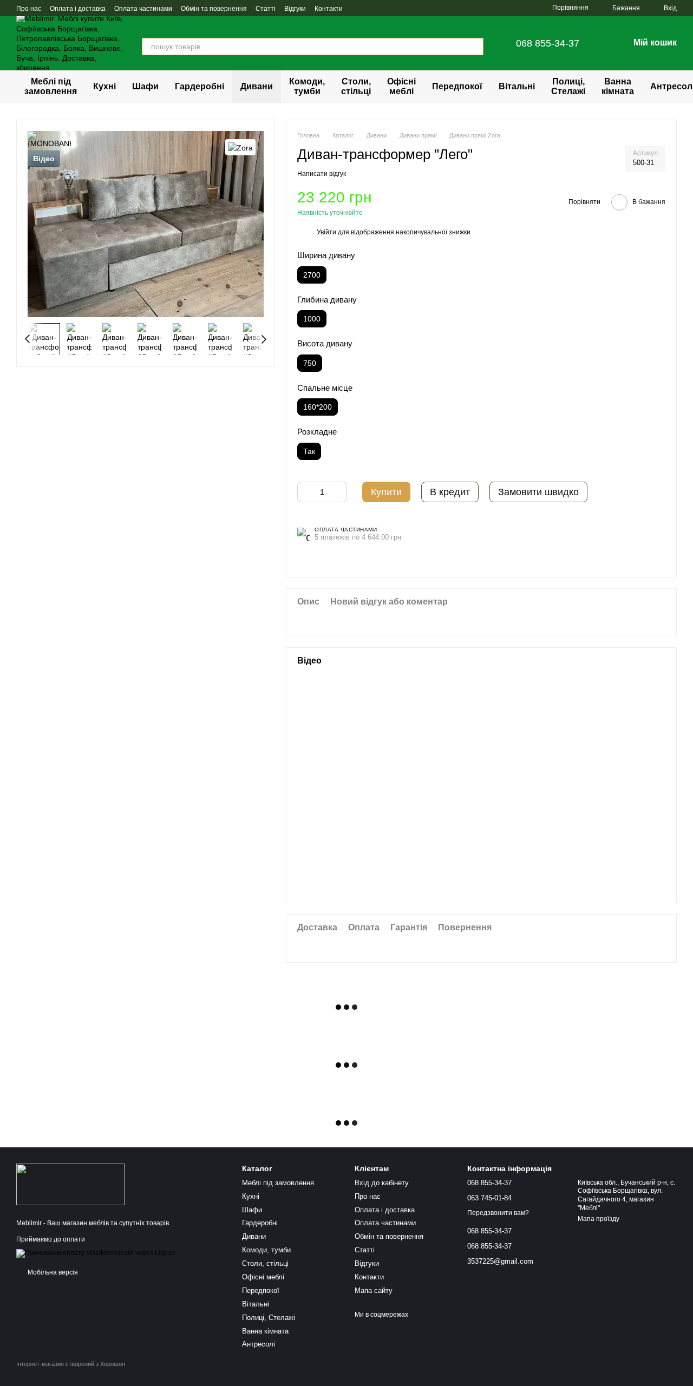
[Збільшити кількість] (338, 492)
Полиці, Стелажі (568, 86)
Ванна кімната (618, 86)
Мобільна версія (52, 1272)
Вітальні (517, 86)
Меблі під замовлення (50, 86)
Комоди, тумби (307, 86)
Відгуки (295, 8)
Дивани (256, 86)
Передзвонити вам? (498, 1213)
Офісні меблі (401, 86)
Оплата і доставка (78, 8)
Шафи (145, 86)
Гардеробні (199, 86)
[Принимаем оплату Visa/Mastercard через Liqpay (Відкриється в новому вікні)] (95, 1253)
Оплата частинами (143, 8)
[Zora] (240, 147)
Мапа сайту (374, 1290)
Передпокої (457, 86)
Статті (266, 8)
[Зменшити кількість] (305, 492)
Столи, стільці (356, 86)
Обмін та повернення (214, 8)
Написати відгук (321, 174)
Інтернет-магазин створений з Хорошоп (70, 1364)
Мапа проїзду (598, 1219)
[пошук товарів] (474, 46)
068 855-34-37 (547, 43)
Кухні (104, 86)
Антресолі (258, 1344)
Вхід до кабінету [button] (382, 1183)
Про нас (28, 8)
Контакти (329, 8)
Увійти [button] (326, 232)
